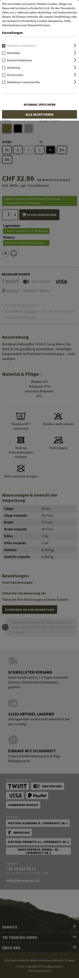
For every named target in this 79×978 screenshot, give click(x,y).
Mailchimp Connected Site (23, 82)
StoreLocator (15, 75)
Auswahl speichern (40, 104)
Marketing (13, 68)
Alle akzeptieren (39, 114)
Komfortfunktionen (19, 60)
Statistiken (13, 53)
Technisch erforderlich (21, 46)
